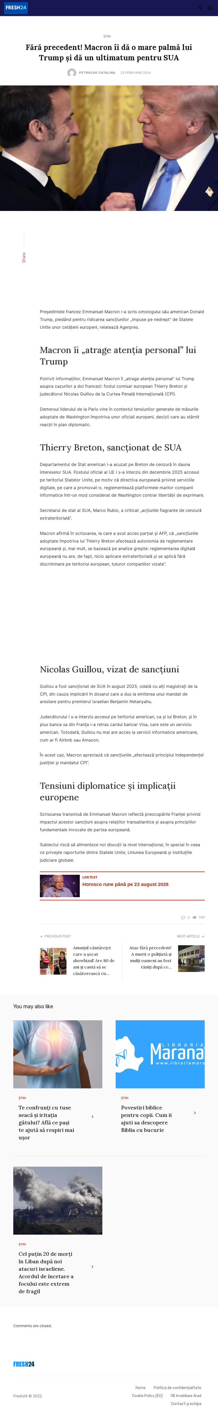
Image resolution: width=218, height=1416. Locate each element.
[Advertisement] (122, 263)
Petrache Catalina (97, 72)
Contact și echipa (186, 1404)
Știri (107, 36)
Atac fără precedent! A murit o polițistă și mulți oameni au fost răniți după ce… (150, 957)
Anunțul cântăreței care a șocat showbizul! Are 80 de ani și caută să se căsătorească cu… (94, 960)
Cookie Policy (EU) (147, 1396)
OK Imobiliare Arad (186, 1396)
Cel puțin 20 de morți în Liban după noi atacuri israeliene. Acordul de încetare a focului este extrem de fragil (46, 1272)
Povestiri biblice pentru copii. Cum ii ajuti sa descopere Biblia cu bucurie (146, 1118)
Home (141, 1388)
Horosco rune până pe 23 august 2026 (125, 884)
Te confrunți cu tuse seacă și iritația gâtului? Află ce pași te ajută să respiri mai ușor (46, 1122)
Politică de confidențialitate (177, 1388)
